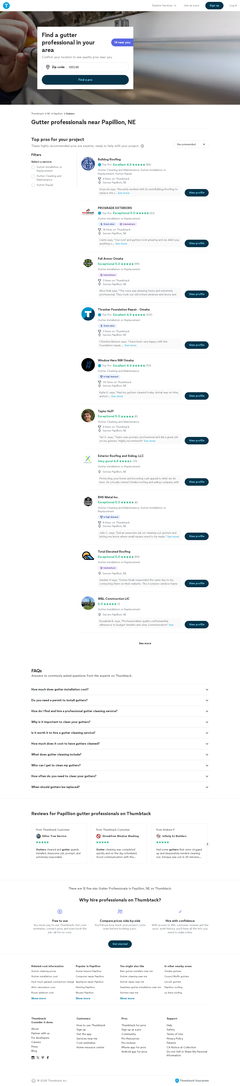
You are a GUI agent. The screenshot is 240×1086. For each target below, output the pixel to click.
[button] (105, 165)
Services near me (86, 1038)
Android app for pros (134, 1051)
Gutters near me (129, 992)
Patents (171, 1042)
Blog (34, 1051)
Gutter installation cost (44, 976)
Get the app (84, 1034)
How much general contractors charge (52, 982)
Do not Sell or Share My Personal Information (187, 1053)
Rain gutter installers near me (136, 971)
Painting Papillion (85, 987)
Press (34, 1046)
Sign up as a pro (131, 1029)
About (35, 1028)
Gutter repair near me (132, 982)
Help (169, 1025)
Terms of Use (175, 1034)
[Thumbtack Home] (6, 5)
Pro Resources (130, 1038)
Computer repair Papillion (90, 976)
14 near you (122, 42)
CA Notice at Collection (181, 1047)
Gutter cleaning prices (43, 971)
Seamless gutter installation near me (140, 987)
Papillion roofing (173, 987)
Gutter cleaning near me (133, 976)
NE (48, 113)
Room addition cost (42, 992)
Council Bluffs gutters (176, 976)
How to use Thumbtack (90, 1025)
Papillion (58, 113)
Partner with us (40, 1033)
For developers (40, 1037)
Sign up (81, 1029)
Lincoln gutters (172, 982)
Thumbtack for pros (134, 1025)
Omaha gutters (172, 971)
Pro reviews (129, 1042)
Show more (38, 998)
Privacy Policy (175, 1038)
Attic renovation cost (43, 987)
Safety (171, 1029)
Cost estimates (85, 1042)
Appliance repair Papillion (90, 982)
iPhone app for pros (134, 1047)
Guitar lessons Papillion (88, 971)
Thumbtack (37, 113)
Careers (36, 1042)
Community (129, 1034)
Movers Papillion (85, 992)
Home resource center (90, 1047)
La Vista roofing (173, 992)
